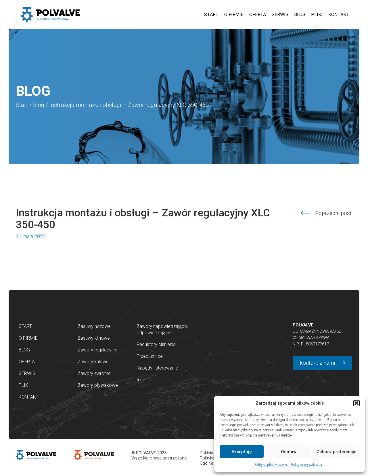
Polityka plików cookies (271, 465)
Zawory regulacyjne (97, 350)
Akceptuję (241, 451)
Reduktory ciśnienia (156, 344)
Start (22, 104)
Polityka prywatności (306, 465)
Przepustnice (150, 356)
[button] (356, 403)
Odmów (288, 451)
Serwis (27, 373)
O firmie (28, 338)
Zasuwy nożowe (94, 326)
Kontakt (29, 397)
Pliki (24, 385)
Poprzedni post (333, 213)
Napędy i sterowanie (157, 368)
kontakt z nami (317, 362)
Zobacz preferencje (336, 451)
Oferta (27, 361)
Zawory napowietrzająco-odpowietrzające (163, 329)
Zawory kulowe (93, 361)
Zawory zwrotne (94, 373)
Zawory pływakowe (98, 385)
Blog (38, 104)
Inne (141, 379)
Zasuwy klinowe (94, 338)
